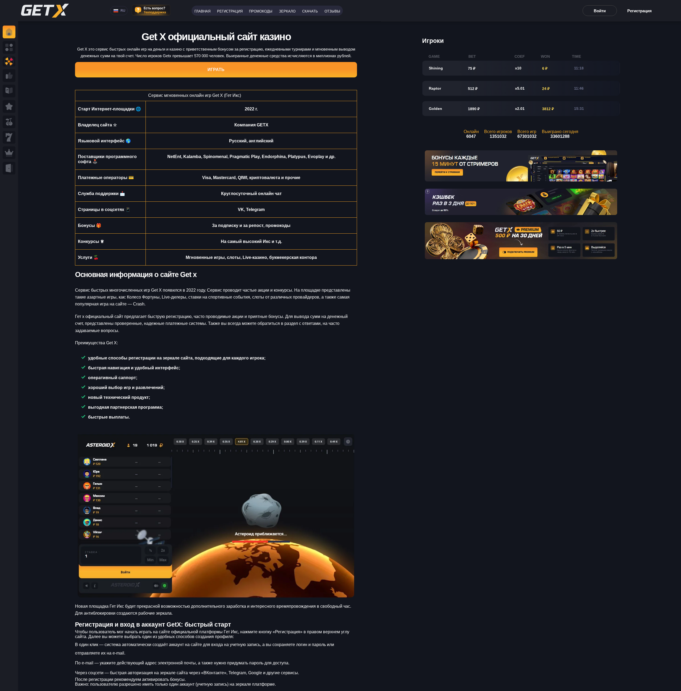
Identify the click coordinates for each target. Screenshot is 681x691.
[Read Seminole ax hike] (9, 152)
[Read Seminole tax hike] (9, 106)
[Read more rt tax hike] (45, 10)
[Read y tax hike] (9, 32)
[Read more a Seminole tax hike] (9, 75)
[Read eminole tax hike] (9, 137)
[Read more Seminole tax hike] (9, 121)
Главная (202, 11)
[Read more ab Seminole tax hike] (9, 91)
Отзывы (332, 11)
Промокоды (260, 11)
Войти (600, 11)
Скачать (310, 11)
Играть (216, 69)
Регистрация (230, 11)
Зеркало (287, 11)
